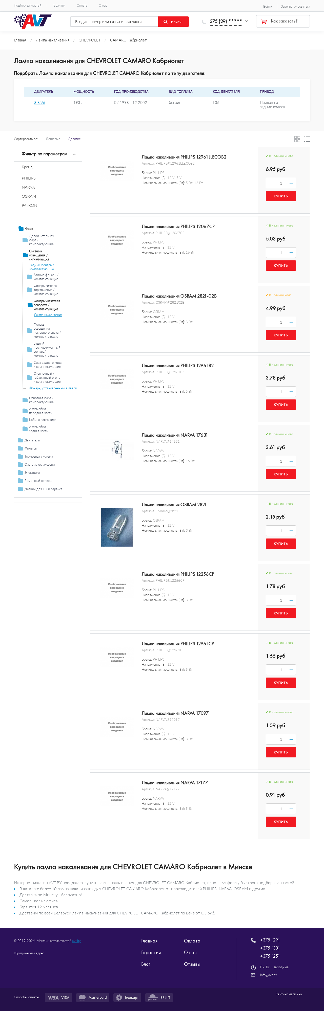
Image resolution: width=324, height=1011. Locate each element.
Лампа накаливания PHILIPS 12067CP (178, 226)
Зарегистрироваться (295, 6)
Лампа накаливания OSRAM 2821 (174, 505)
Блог (145, 964)
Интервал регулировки (41, 496)
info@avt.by (268, 975)
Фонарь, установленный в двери (53, 388)
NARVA (28, 187)
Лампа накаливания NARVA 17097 (175, 713)
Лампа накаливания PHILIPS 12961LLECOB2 (184, 157)
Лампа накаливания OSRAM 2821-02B (179, 296)
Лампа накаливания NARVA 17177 (175, 783)
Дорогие (74, 139)
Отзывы (192, 964)
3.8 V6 (39, 102)
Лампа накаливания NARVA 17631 (175, 435)
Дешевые (53, 139)
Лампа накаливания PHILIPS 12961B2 (178, 366)
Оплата (82, 5)
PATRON (29, 205)
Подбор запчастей (27, 5)
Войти (267, 6)
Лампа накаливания (48, 315)
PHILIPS (29, 177)
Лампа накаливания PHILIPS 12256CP (178, 574)
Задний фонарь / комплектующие (41, 267)
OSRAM (29, 196)
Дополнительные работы (43, 503)
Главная (149, 940)
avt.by (76, 941)
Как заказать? (284, 21)
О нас (103, 5)
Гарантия (59, 5)
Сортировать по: (26, 139)
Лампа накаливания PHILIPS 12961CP (178, 644)
